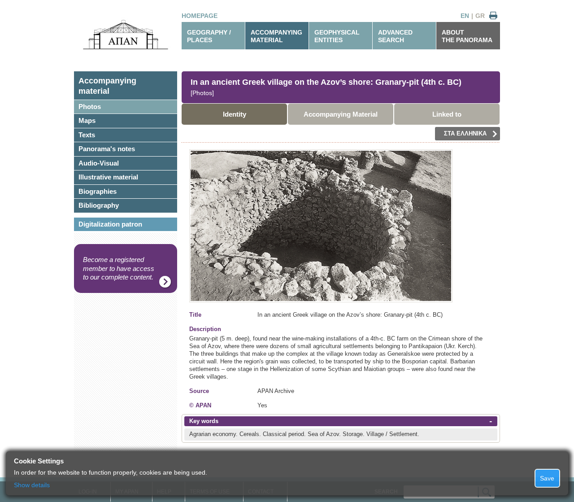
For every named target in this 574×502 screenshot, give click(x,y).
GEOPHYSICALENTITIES (337, 36)
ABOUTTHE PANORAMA (467, 36)
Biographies (97, 191)
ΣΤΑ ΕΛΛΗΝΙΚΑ (465, 133)
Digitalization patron (110, 224)
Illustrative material (108, 177)
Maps (87, 120)
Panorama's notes (106, 149)
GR (480, 15)
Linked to (446, 114)
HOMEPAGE (199, 15)
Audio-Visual (98, 163)
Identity (234, 114)
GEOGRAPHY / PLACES (209, 36)
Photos (89, 106)
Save (547, 478)
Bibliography (98, 205)
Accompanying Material (341, 114)
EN (465, 15)
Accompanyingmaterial (107, 86)
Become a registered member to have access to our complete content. (118, 268)
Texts (86, 135)
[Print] (493, 16)
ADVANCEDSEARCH (395, 36)
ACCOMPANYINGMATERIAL (276, 36)
